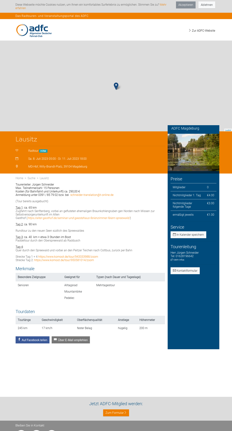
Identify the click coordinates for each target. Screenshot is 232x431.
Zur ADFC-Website (203, 30)
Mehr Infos (178, 259)
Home (19, 178)
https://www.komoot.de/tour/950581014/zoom (64, 260)
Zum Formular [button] (114, 412)
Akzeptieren (185, 5)
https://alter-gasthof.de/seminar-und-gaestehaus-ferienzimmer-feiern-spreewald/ (78, 218)
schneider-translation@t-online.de (91, 195)
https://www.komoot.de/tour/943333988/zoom (68, 256)
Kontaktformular (186, 270)
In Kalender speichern (190, 234)
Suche (31, 178)
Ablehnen (207, 5)
